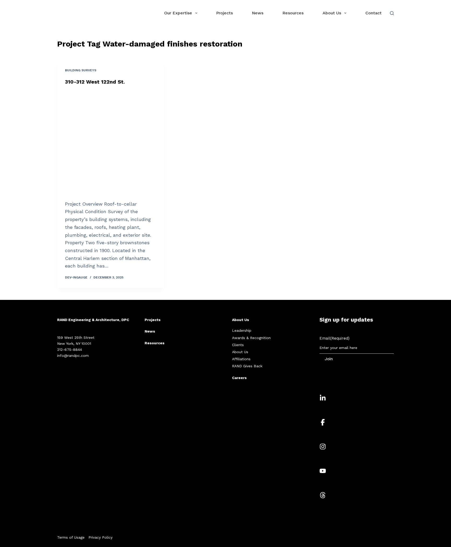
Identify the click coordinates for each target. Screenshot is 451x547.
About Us (332, 12)
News (257, 12)
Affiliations (241, 359)
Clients (238, 345)
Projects (224, 12)
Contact (373, 12)
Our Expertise (178, 12)
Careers (239, 378)
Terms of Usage (71, 537)
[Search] (392, 13)
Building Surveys (80, 70)
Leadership (241, 330)
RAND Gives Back (247, 366)
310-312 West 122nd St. (95, 82)
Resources (293, 12)
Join (329, 359)
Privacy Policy (100, 537)
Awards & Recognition (251, 338)
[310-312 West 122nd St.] (110, 142)
